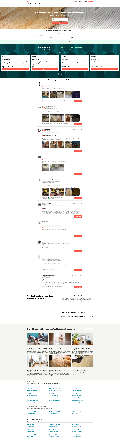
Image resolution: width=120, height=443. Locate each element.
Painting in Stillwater (52, 429)
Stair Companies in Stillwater (76, 411)
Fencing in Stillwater (30, 427)
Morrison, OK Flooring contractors (32, 390)
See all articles (89, 329)
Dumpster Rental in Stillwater (32, 438)
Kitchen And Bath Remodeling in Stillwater (56, 415)
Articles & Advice (44, 3)
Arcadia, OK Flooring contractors (54, 400)
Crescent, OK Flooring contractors (55, 390)
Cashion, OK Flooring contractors (77, 397)
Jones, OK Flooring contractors (77, 395)
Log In (86, 1)
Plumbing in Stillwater (30, 431)
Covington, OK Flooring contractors (33, 402)
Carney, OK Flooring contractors (32, 398)
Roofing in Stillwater (30, 424)
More (40, 3)
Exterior (31, 3)
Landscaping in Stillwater (76, 427)
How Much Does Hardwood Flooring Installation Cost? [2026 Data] (81, 349)
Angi (72, 368)
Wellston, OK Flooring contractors (55, 388)
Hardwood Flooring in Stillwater (32, 411)
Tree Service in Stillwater (31, 429)
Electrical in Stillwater (30, 426)
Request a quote (15, 69)
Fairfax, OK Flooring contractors (77, 392)
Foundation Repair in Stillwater (54, 424)
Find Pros (60, 23)
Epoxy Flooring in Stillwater (53, 413)
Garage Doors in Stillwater (53, 426)
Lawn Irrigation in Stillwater (76, 433)
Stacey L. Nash (29, 368)
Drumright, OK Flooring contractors (55, 397)
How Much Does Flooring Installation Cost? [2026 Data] (37, 349)
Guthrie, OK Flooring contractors (54, 386)
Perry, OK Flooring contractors (32, 392)
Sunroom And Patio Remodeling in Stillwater (79, 415)
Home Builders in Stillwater (76, 429)
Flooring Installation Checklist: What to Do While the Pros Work (37, 371)
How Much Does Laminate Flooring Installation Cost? (58, 349)
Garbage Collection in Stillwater (32, 434)
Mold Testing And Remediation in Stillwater (79, 439)
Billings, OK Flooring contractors (54, 393)
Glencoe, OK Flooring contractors (32, 386)
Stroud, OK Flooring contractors (77, 390)
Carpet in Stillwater (30, 415)
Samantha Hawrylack (53, 368)
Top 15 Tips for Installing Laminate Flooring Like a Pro (59, 371)
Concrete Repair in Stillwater (76, 438)
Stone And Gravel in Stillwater (77, 431)
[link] (3, 67)
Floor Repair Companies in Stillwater (55, 411)
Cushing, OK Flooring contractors (32, 397)
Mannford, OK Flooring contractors (77, 398)
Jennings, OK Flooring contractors (55, 392)
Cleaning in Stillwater (75, 424)
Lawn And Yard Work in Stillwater (32, 433)
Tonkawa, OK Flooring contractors (77, 400)
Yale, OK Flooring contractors (32, 395)
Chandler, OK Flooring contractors (55, 398)
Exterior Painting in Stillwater (54, 427)
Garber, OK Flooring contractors (77, 386)
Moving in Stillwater (30, 436)
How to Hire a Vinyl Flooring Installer (79, 370)
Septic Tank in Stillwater (53, 438)
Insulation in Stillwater (75, 434)
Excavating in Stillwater (53, 439)
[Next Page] (70, 291)
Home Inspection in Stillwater (77, 436)
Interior (28, 3)
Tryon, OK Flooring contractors (32, 393)
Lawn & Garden (36, 3)
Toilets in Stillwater (75, 413)
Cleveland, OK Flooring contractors (55, 402)
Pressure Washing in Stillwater (54, 434)
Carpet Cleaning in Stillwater (54, 433)
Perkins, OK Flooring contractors (32, 388)
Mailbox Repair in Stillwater (76, 426)
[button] (45, 94)
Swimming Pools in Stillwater (32, 439)
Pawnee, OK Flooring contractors (32, 400)
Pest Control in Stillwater (53, 431)
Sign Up (90, 1)
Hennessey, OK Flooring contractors (78, 393)
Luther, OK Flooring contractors (54, 395)
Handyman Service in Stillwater (54, 436)
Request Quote (78, 100)
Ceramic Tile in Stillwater (31, 413)
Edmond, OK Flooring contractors (77, 388)
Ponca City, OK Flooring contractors (78, 402)
